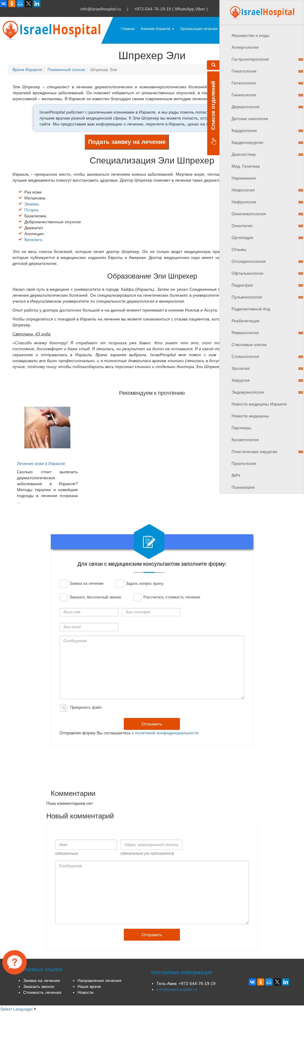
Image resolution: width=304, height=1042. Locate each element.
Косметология (245, 439)
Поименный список (66, 69)
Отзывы (239, 249)
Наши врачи (89, 986)
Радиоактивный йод (251, 309)
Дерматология (245, 106)
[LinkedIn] (36, 3)
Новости (85, 992)
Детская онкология (250, 118)
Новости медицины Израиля (259, 404)
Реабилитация (245, 320)
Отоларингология (249, 261)
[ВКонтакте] (3, 3)
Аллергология (245, 47)
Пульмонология (247, 297)
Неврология (243, 190)
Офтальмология (247, 273)
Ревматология (245, 332)
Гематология (244, 71)
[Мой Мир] (20, 3)
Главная (128, 29)
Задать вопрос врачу (144, 583)
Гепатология (244, 83)
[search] (213, 65)
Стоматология (245, 356)
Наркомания (244, 178)
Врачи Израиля (27, 69)
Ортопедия (242, 237)
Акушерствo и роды (250, 35)
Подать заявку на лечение (127, 142)
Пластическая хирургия (254, 451)
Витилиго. (33, 239)
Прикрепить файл (86, 707)
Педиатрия (242, 285)
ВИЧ (236, 475)
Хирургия (241, 380)
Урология (241, 368)
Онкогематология (249, 213)
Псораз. (31, 210)
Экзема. (32, 204)
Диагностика (244, 154)
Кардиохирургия (247, 142)
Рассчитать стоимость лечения (171, 597)
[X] (28, 3)
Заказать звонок (38, 986)
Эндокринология (248, 392)
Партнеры (241, 427)
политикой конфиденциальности (167, 732)
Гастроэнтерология (250, 59)
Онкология (242, 225)
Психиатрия (243, 487)
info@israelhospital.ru (100, 9)
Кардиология (244, 130)
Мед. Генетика (246, 166)
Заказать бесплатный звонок (94, 597)
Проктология (244, 463)
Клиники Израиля (156, 29)
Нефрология (244, 201)
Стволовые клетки (249, 344)
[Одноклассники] (11, 3)
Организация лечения (199, 29)
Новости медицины (250, 416)
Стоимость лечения (42, 992)
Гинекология (244, 94)
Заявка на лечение (85, 583)
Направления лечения (99, 980)
